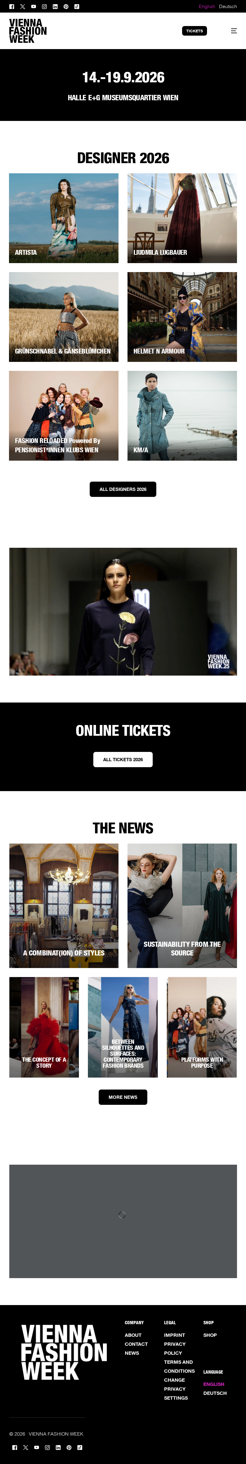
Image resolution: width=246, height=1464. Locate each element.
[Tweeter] (22, 6)
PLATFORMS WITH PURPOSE (202, 1062)
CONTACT (136, 1344)
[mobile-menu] (228, 31)
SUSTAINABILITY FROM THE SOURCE (182, 948)
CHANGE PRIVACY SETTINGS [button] (176, 1389)
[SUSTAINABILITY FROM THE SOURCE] (182, 905)
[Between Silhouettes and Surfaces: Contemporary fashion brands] (123, 1027)
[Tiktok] (76, 6)
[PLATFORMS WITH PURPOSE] (202, 1027)
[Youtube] (33, 6)
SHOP (210, 1335)
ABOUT (133, 1335)
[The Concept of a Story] (44, 1027)
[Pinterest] (66, 6)
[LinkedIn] (55, 6)
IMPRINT (174, 1335)
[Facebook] (13, 6)
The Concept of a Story (44, 1062)
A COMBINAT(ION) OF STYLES (64, 953)
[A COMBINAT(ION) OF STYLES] (64, 905)
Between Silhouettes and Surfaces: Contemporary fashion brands (123, 1053)
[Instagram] (44, 6)
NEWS (132, 1353)
